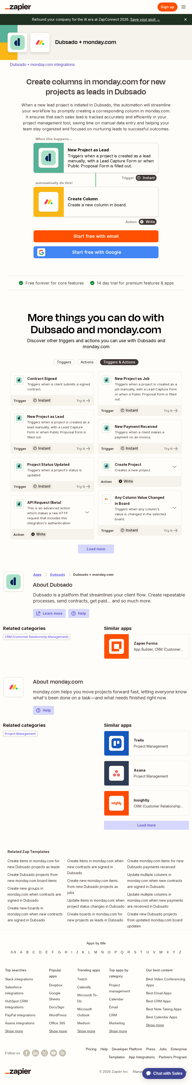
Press (150, 1049)
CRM (113, 1015)
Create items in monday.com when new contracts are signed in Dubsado (95, 867)
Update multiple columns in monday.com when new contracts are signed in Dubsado (154, 880)
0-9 (13, 952)
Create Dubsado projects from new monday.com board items (33, 877)
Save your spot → (145, 19)
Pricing (91, 1049)
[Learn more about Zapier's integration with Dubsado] (13, 581)
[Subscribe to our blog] (62, 1053)
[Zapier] (18, 6)
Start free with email (96, 236)
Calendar (116, 999)
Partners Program (173, 1057)
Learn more (52, 613)
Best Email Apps (159, 993)
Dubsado (57, 574)
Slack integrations (19, 979)
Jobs (163, 1049)
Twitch (82, 979)
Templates (116, 1057)
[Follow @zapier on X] (44, 1053)
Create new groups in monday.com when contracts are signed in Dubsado (34, 894)
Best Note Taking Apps (164, 1009)
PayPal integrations (20, 1015)
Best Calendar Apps (161, 1017)
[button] (96, 252)
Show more (14, 1031)
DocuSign (56, 1007)
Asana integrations (19, 1023)
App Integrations (142, 1057)
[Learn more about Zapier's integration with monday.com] (13, 687)
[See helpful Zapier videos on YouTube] (53, 1053)
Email (113, 1007)
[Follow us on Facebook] (26, 1053)
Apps (37, 574)
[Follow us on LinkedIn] (35, 1053)
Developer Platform (127, 1049)
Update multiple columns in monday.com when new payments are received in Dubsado (155, 900)
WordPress (57, 1015)
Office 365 (57, 1023)
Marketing (117, 1023)
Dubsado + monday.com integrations (42, 64)
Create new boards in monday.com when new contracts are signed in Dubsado (35, 914)
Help (82, 613)
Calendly (84, 987)
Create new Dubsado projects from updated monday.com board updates (154, 920)
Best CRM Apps (158, 1001)
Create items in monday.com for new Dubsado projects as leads (34, 864)
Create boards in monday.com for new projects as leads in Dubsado (95, 917)
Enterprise (179, 1049)
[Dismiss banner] (185, 19)
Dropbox (55, 985)
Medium (83, 1023)
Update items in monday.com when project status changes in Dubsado (95, 903)
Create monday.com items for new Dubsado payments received (155, 864)
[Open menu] (183, 6)
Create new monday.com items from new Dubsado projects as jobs (92, 886)
